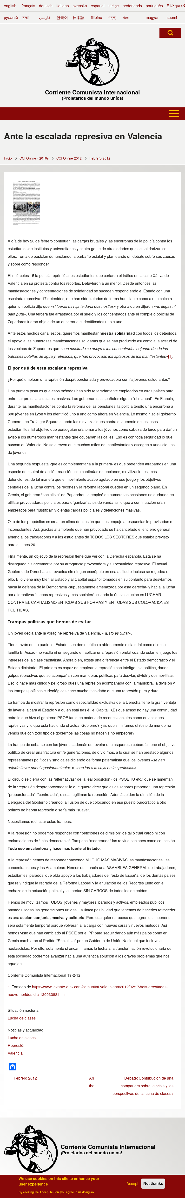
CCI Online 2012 (69, 158)
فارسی (44, 17)
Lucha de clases (22, 1018)
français (28, 5)
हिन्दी (25, 17)
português (154, 5)
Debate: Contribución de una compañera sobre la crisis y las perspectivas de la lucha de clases (142, 1085)
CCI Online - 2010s (34, 158)
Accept (132, 1183)
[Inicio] (92, 62)
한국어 (62, 17)
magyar (152, 17)
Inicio (8, 158)
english (10, 5)
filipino (96, 17)
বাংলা (126, 17)
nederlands (132, 5)
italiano (62, 5)
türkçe (113, 5)
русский (11, 17)
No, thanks (153, 1183)
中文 (112, 17)
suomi (172, 17)
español (98, 5)
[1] (170, 356)
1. (9, 986)
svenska (80, 5)
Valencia (15, 1053)
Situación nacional (24, 1010)
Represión (17, 1045)
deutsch (46, 5)
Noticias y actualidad (25, 1030)
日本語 (78, 17)
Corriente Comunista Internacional (92, 92)
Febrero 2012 (99, 158)
